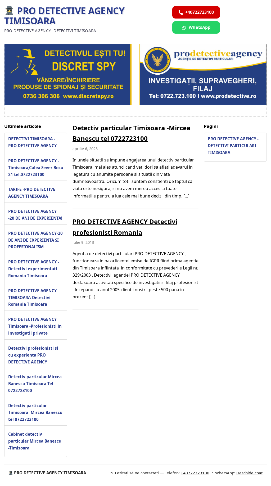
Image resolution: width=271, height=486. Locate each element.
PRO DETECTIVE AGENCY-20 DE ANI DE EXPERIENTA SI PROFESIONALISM (35, 240)
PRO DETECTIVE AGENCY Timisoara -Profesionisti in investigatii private (35, 326)
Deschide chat (249, 472)
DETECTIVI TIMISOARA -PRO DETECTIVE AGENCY (32, 142)
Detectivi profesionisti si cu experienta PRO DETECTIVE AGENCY (33, 354)
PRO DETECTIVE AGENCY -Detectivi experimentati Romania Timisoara (33, 268)
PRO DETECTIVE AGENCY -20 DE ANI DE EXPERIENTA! (35, 215)
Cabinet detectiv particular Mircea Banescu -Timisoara (34, 441)
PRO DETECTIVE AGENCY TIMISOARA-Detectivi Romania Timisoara (32, 297)
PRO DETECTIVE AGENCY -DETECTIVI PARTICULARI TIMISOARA (233, 145)
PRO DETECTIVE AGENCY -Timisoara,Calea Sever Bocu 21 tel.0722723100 (35, 167)
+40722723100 (195, 472)
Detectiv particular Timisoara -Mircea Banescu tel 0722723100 (35, 412)
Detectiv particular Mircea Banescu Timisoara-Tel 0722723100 (35, 383)
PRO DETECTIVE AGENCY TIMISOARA (64, 15)
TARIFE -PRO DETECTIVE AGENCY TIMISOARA (31, 193)
